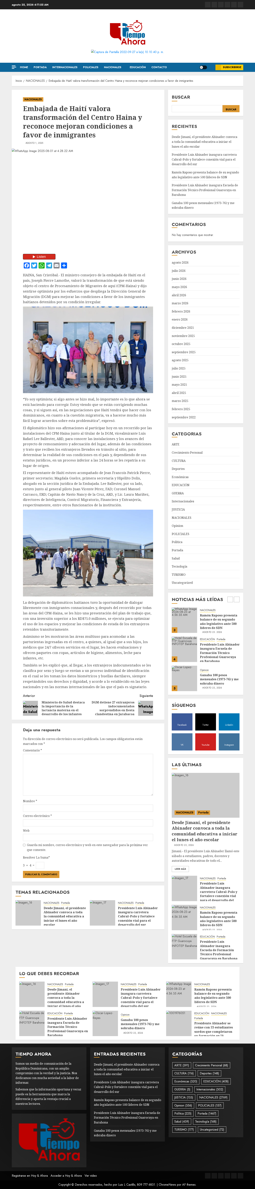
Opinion (177, 526)
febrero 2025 (181, 409)
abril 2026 (179, 295)
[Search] (211, 67)
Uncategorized (182, 583)
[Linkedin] (221, 4)
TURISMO (179, 575)
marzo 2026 (180, 303)
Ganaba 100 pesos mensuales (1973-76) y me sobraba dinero (219, 650)
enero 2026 (180, 319)
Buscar (181, 97)
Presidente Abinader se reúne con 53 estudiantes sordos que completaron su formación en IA (213, 1029)
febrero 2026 (181, 311)
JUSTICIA (178, 509)
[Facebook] (208, 4)
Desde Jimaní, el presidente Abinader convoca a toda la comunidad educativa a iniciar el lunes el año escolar (65, 916)
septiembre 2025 (184, 352)
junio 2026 (179, 279)
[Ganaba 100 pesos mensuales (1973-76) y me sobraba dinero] (184, 649)
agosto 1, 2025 (34, 143)
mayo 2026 (179, 287)
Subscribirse (232, 67)
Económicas (180, 477)
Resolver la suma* (36, 857)
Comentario (32, 750)
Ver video (91, 1176)
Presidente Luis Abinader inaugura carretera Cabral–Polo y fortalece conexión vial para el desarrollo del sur (138, 916)
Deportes (178, 469)
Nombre (30, 801)
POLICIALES (90, 67)
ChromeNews (167, 1184)
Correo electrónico (37, 816)
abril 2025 (179, 393)
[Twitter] (214, 4)
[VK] (227, 4)
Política (177, 542)
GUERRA (178, 493)
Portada (40, 67)
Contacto (159, 67)
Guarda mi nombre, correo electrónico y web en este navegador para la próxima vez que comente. (87, 847)
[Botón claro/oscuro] (203, 67)
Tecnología (179, 566)
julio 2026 (179, 271)
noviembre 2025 (183, 336)
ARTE (175, 444)
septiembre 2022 (184, 417)
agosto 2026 (180, 262)
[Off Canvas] (14, 67)
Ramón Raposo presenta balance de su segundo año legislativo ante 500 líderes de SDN (218, 918)
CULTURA (179, 461)
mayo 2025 (179, 385)
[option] (206, 622)
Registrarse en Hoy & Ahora (30, 1176)
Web (26, 831)
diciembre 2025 (183, 328)
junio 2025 (179, 376)
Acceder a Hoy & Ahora (66, 1176)
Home (24, 67)
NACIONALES (112, 67)
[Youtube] (234, 4)
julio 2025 (179, 368)
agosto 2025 (180, 360)
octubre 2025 (181, 344)
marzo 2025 (180, 401)
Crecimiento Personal (187, 452)
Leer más (180, 869)
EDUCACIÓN (138, 67)
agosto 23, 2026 (212, 658)
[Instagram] (240, 4)
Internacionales (64, 67)
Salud (176, 558)
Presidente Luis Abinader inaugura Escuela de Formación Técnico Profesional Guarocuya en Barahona (205, 190)
